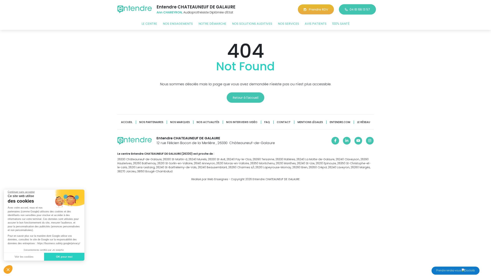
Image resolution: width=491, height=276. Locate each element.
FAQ (267, 122)
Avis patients (315, 23)
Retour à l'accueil (245, 97)
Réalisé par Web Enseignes (209, 179)
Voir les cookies (24, 256)
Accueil (126, 122)
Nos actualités (208, 122)
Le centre (149, 23)
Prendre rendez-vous (449, 270)
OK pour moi (64, 256)
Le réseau (363, 122)
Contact (284, 122)
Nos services (288, 23)
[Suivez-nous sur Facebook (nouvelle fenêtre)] (335, 141)
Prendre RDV (318, 9)
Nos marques (180, 122)
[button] (8, 269)
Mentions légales (310, 122)
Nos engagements (178, 23)
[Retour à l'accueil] (134, 9)
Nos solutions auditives (252, 23)
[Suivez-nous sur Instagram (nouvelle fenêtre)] (370, 141)
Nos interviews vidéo (241, 122)
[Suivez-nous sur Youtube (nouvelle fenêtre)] (358, 141)
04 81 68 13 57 (360, 9)
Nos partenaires (151, 122)
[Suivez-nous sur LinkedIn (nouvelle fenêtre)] (347, 141)
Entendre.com (340, 122)
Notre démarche (212, 23)
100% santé (341, 23)
